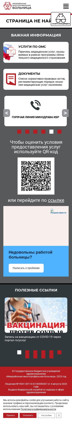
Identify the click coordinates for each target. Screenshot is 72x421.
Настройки (46, 415)
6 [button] (59, 132)
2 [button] (27, 132)
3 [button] (35, 132)
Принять (11, 415)
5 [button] (51, 132)
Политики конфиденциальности (38, 409)
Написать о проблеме (26, 268)
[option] (35, 111)
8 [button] (35, 356)
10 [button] (51, 356)
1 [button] (19, 132)
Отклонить (28, 415)
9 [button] (43, 356)
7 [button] (27, 356)
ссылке (56, 200)
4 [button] (43, 132)
